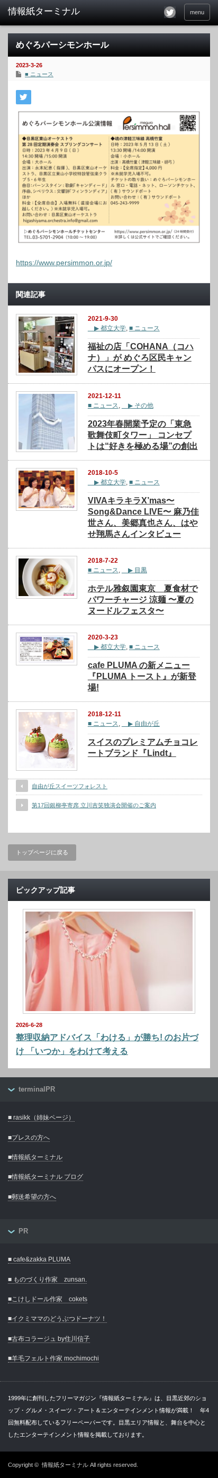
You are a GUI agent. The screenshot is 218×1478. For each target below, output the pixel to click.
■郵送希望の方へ (32, 1197)
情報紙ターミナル (65, 1465)
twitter (170, 12)
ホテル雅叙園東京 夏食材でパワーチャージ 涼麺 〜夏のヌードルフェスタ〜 (143, 599)
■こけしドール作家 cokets (47, 1299)
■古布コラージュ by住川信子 (49, 1338)
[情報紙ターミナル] (51, 11)
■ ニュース (39, 74)
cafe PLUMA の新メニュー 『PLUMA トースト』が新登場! (142, 676)
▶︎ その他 (137, 405)
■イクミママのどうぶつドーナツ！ (57, 1318)
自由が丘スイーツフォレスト (69, 786)
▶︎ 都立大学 (107, 328)
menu (197, 12)
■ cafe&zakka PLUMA (39, 1259)
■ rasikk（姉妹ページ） (41, 1117)
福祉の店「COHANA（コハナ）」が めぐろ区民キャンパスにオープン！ (141, 357)
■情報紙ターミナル (35, 1157)
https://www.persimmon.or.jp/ (64, 262)
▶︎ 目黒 (134, 570)
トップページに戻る (42, 852)
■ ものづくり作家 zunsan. (47, 1279)
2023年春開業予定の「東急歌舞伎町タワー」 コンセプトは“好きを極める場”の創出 (143, 434)
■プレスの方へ (29, 1137)
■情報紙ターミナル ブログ (45, 1176)
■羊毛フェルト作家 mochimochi (53, 1358)
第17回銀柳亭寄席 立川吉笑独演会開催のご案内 (94, 805)
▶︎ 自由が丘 (141, 723)
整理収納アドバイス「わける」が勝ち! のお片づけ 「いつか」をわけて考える (107, 1044)
